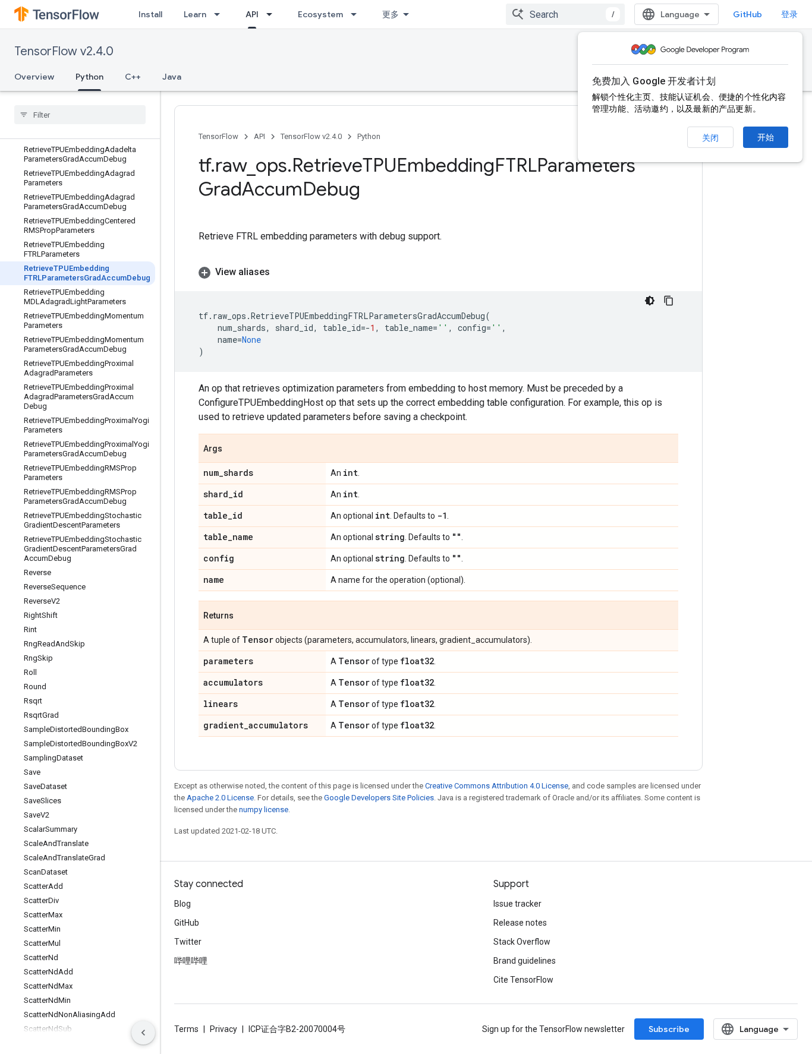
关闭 (710, 137)
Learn (195, 14)
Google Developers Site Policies (379, 797)
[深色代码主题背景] (649, 300)
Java (171, 76)
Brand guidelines (524, 960)
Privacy (223, 1029)
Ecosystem (320, 14)
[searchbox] (80, 114)
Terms (186, 1029)
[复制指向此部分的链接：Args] (234, 449)
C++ (133, 76)
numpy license (263, 809)
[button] (438, 272)
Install (150, 14)
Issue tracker (517, 903)
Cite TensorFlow (523, 979)
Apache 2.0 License (220, 797)
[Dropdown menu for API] (273, 14)
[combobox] (565, 14)
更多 (390, 14)
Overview (34, 76)
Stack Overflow (521, 941)
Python (89, 76)
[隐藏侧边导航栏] (143, 1032)
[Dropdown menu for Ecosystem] (357, 14)
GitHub (747, 14)
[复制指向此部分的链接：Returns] (245, 616)
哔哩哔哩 (190, 960)
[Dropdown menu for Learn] (220, 14)
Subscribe (669, 1029)
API (252, 14)
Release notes (520, 922)
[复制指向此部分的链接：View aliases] (282, 272)
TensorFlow (218, 136)
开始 (765, 137)
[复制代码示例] (668, 300)
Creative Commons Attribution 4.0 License (496, 785)
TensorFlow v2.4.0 (64, 51)
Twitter (188, 941)
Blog (182, 903)
